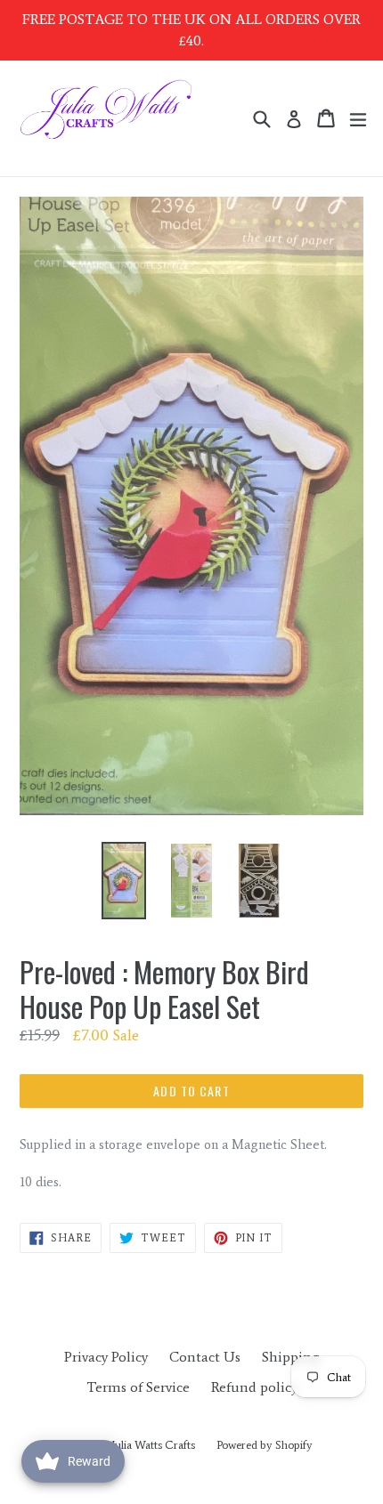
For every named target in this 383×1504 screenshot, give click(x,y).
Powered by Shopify (264, 1444)
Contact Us (204, 1356)
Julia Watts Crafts (153, 1444)
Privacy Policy (106, 1356)
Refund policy (254, 1387)
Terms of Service (138, 1387)
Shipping (291, 1356)
